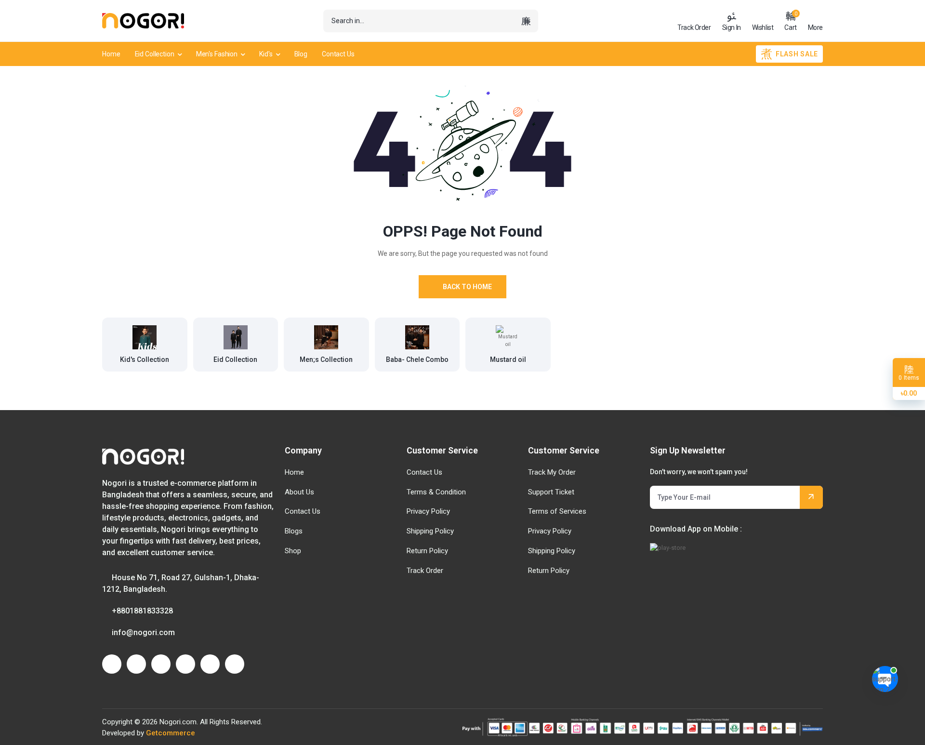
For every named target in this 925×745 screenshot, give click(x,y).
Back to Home (467, 287)
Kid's (265, 54)
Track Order (425, 570)
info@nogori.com (143, 632)
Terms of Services (557, 511)
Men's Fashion (217, 54)
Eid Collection (154, 54)
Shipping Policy (430, 531)
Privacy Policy (428, 511)
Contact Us (338, 54)
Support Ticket (551, 492)
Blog (301, 54)
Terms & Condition (436, 492)
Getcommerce (170, 733)
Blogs (294, 531)
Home (111, 54)
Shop (293, 550)
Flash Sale (797, 54)
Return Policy (427, 550)
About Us (299, 492)
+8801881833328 (142, 610)
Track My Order (552, 472)
